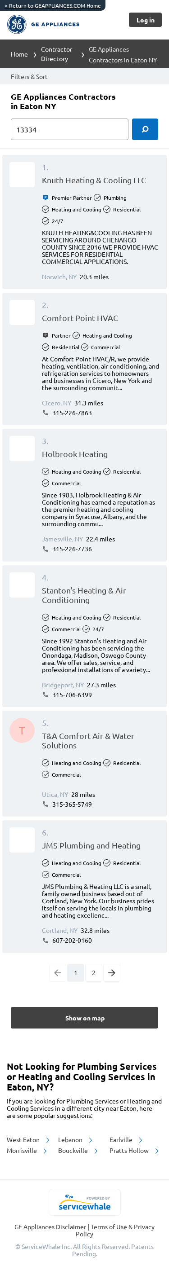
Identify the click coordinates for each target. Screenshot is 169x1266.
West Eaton (24, 1139)
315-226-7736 (71, 549)
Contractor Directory (56, 53)
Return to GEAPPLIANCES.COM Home (53, 5)
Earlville (122, 1139)
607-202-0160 (71, 940)
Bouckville (73, 1150)
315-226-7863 (71, 413)
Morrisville (22, 1150)
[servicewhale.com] (84, 1202)
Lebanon (71, 1139)
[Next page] (111, 973)
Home (19, 54)
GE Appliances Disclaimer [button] (50, 1226)
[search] (145, 129)
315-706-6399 (71, 694)
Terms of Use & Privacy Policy (115, 1230)
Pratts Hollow (130, 1150)
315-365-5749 (71, 804)
